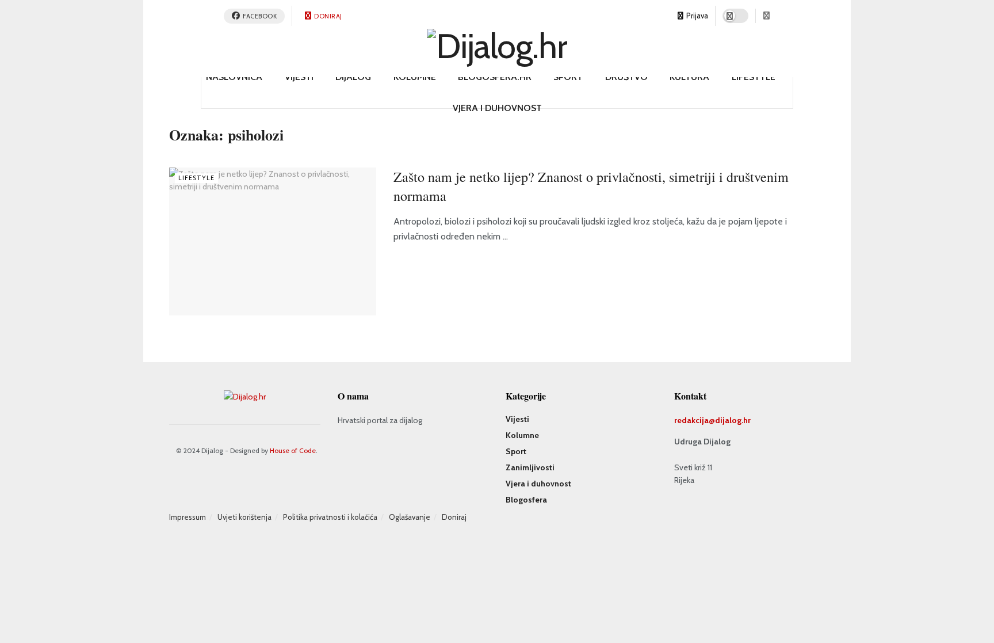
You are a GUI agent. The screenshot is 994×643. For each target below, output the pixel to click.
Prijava (696, 15)
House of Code (293, 450)
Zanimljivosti (530, 467)
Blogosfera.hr (495, 76)
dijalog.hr (733, 420)
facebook (259, 16)
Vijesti (299, 76)
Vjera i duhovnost (497, 107)
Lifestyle (753, 76)
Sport (568, 76)
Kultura (689, 76)
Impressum (187, 517)
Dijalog (353, 76)
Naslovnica (234, 76)
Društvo (626, 76)
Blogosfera (526, 499)
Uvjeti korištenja (244, 517)
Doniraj (327, 16)
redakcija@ (694, 420)
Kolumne (414, 76)
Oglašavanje (409, 517)
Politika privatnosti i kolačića (330, 517)
